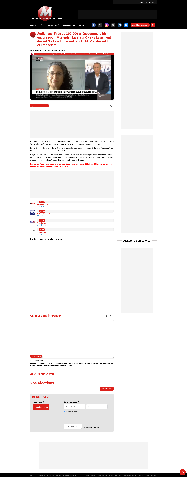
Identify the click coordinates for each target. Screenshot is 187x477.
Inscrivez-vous (41, 407)
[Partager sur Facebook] (107, 105)
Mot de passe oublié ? (91, 428)
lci (57, 50)
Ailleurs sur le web (137, 240)
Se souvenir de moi (72, 411)
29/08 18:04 (39, 361)
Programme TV (69, 25)
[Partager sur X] (111, 105)
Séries (81, 25)
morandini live (39, 50)
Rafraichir (106, 389)
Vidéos (41, 25)
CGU (147, 475)
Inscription (152, 2)
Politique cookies (102, 475)
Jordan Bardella (36, 356)
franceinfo (61, 50)
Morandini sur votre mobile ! (140, 25)
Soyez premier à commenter (39, 106)
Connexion (143, 2)
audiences (48, 50)
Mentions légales (90, 475)
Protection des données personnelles (133, 475)
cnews (54, 50)
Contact (153, 475)
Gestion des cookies (115, 475)
